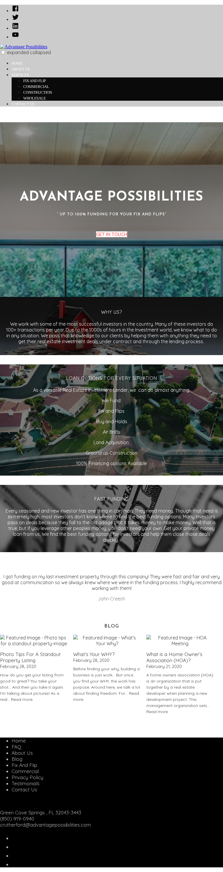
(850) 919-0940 (17, 819)
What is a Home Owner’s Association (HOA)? (174, 657)
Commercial (36, 86)
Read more (22, 699)
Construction (37, 92)
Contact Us (23, 104)
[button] (3, 52)
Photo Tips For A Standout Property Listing (30, 657)
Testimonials (25, 783)
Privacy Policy (27, 777)
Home (17, 63)
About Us (21, 69)
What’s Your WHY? (93, 654)
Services (20, 75)
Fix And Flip (34, 81)
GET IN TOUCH (111, 234)
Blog (17, 759)
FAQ (16, 747)
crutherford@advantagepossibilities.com (45, 825)
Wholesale (34, 98)
